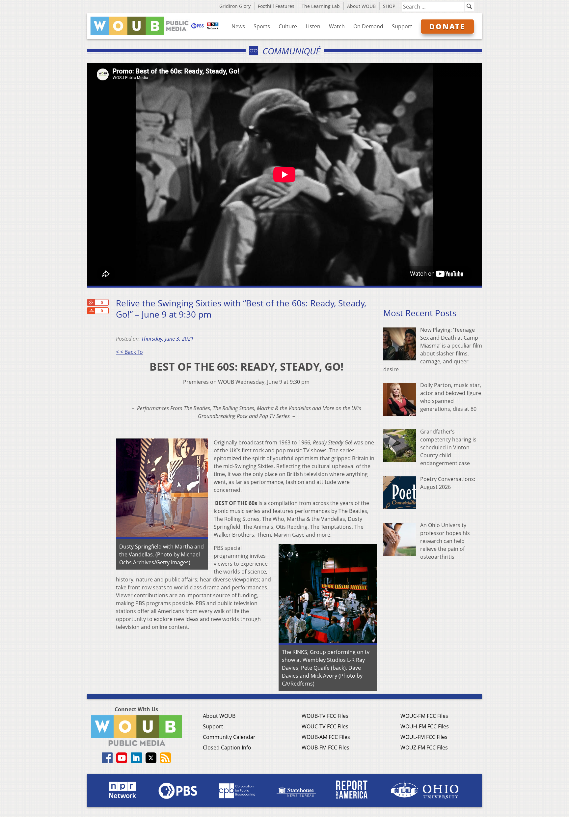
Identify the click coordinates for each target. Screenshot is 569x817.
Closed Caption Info (227, 747)
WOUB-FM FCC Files (325, 747)
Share (91, 310)
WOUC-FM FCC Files (424, 715)
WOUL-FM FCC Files (423, 737)
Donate (447, 26)
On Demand (368, 26)
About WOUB (361, 6)
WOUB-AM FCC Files (326, 737)
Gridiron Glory (235, 6)
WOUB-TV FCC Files (325, 715)
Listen (313, 26)
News (238, 26)
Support (402, 26)
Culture (288, 26)
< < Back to (129, 351)
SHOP (389, 6)
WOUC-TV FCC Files (325, 726)
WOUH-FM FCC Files (424, 726)
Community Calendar (229, 737)
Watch (337, 26)
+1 (91, 302)
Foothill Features (276, 6)
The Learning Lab (321, 6)
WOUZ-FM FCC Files (424, 747)
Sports (262, 26)
